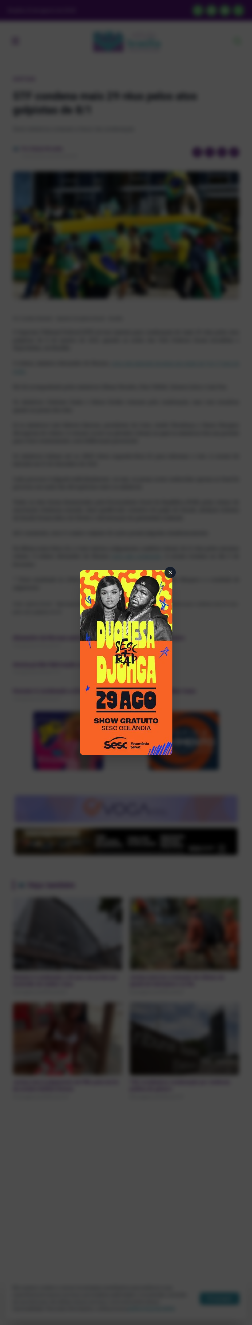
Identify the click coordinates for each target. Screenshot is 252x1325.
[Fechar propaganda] (170, 572)
